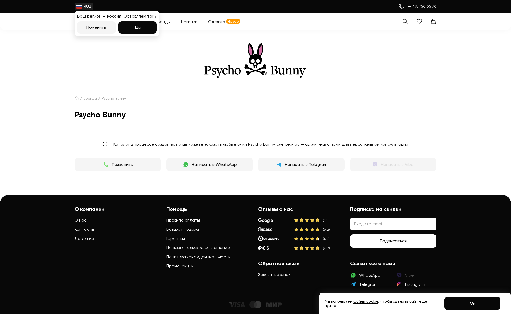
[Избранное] (419, 21)
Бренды (90, 98)
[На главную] (77, 98)
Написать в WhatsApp (214, 164)
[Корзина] (433, 21)
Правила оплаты (183, 220)
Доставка (84, 238)
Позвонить (122, 164)
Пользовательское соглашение (198, 247)
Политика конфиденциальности (198, 256)
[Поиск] (405, 21)
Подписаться (393, 240)
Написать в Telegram (306, 164)
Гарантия (175, 238)
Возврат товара (182, 229)
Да (138, 27)
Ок (472, 303)
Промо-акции (180, 265)
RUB (88, 6)
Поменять (96, 27)
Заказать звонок (274, 274)
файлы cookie (365, 301)
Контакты (84, 229)
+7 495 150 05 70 (422, 6)
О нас (80, 220)
